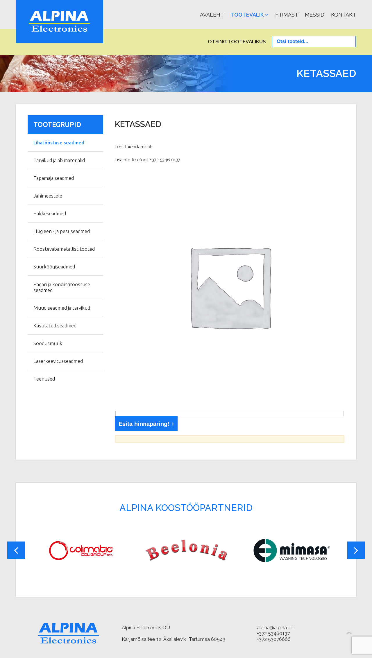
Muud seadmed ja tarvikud (61, 308)
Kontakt (343, 15)
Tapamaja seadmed (53, 178)
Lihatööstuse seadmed (58, 142)
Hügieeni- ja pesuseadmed (61, 231)
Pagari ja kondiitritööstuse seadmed (61, 287)
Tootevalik (247, 15)
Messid (314, 15)
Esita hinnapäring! (144, 424)
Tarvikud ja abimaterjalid (59, 160)
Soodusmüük (47, 343)
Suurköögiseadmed (54, 266)
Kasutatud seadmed (54, 325)
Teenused (44, 378)
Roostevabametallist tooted (64, 249)
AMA (349, 633)
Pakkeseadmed (49, 213)
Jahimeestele (47, 195)
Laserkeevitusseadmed (58, 361)
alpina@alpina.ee (275, 627)
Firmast (286, 15)
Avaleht (212, 15)
